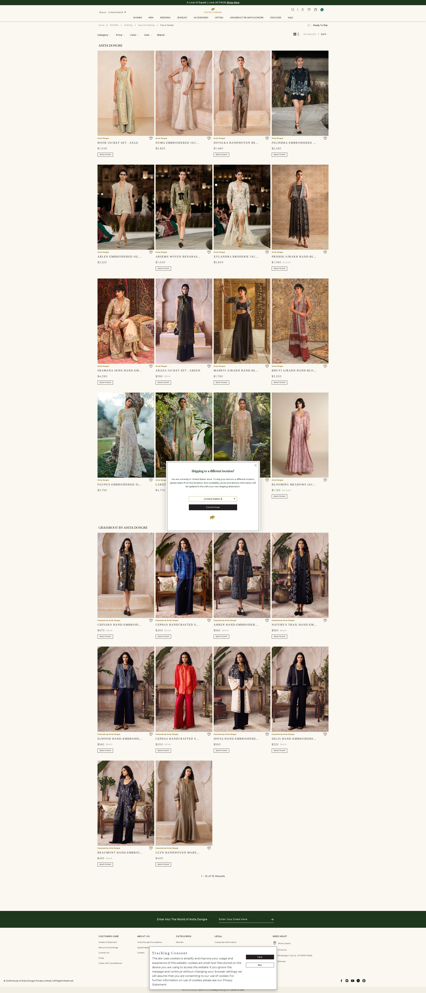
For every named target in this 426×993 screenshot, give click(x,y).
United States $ (213, 498)
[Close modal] (256, 465)
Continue (213, 507)
